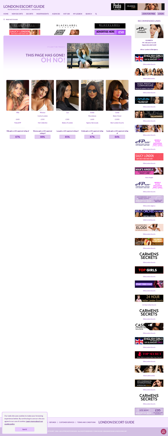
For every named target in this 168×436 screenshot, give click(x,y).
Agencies (56, 14)
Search (89, 14)
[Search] (96, 14)
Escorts (29, 14)
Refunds (52, 422)
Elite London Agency (149, 206)
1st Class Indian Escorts (149, 305)
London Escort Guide (24, 6)
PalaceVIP (17, 123)
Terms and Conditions (86, 422)
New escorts (17, 14)
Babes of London (67, 123)
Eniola (92, 112)
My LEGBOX (77, 14)
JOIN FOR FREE (148, 14)
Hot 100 (66, 14)
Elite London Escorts (149, 64)
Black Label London (149, 78)
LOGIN (161, 14)
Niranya (42, 112)
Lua (67, 112)
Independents (42, 14)
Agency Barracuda (92, 123)
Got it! (24, 429)
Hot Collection (42, 123)
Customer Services (66, 422)
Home (5, 14)
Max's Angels (149, 177)
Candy (117, 112)
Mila (17, 112)
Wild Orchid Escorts (149, 220)
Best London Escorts (117, 123)
